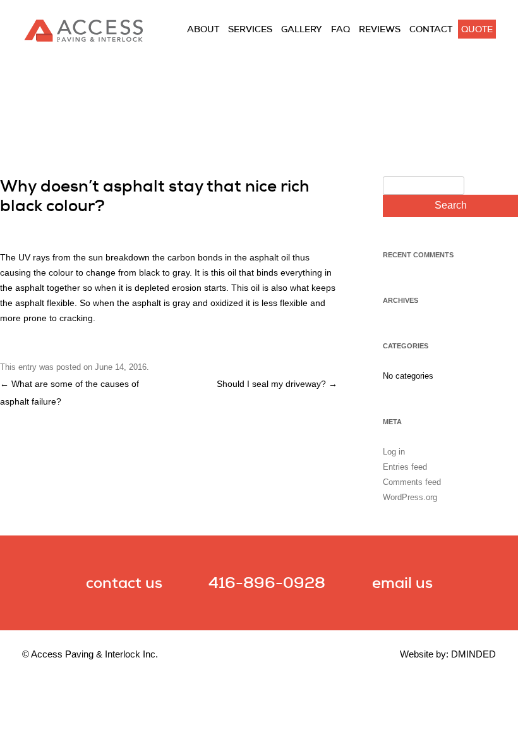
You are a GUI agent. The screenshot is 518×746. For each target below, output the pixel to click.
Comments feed (412, 482)
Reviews (380, 29)
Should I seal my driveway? (277, 384)
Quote (477, 29)
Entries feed (405, 467)
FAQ (340, 29)
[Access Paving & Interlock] (83, 39)
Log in (394, 451)
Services (250, 29)
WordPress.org (410, 497)
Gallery (301, 29)
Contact (430, 29)
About (203, 29)
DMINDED (473, 654)
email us (402, 582)
